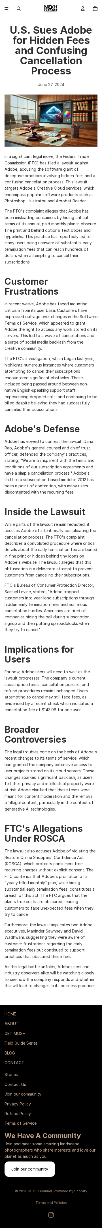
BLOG (10, 1053)
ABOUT (12, 1023)
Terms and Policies (51, 1203)
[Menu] (6, 8)
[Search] (18, 8)
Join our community (23, 1094)
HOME (10, 1013)
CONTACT (14, 1062)
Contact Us (15, 1084)
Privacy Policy (18, 1103)
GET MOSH (15, 1033)
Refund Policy (18, 1113)
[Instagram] (51, 1215)
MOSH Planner (40, 1191)
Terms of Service (21, 1123)
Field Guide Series (21, 1043)
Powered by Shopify (70, 1191)
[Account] (82, 8)
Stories (11, 1074)
